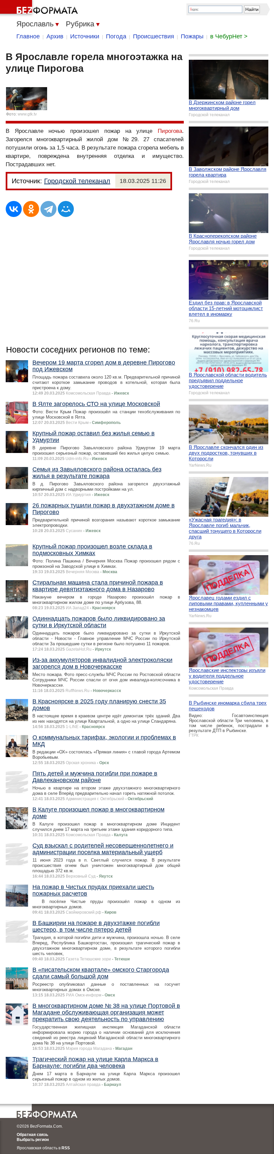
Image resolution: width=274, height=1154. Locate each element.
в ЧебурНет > (229, 36)
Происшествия (153, 36)
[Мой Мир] (66, 209)
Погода (116, 36)
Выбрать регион (33, 1139)
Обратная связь (32, 1134)
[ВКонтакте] (14, 209)
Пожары (192, 36)
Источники (84, 36)
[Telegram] (48, 209)
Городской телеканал (77, 181)
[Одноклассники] (31, 209)
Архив (54, 36)
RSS (65, 1148)
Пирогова (170, 131)
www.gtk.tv (27, 114)
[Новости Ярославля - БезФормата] (40, 8)
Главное (28, 36)
